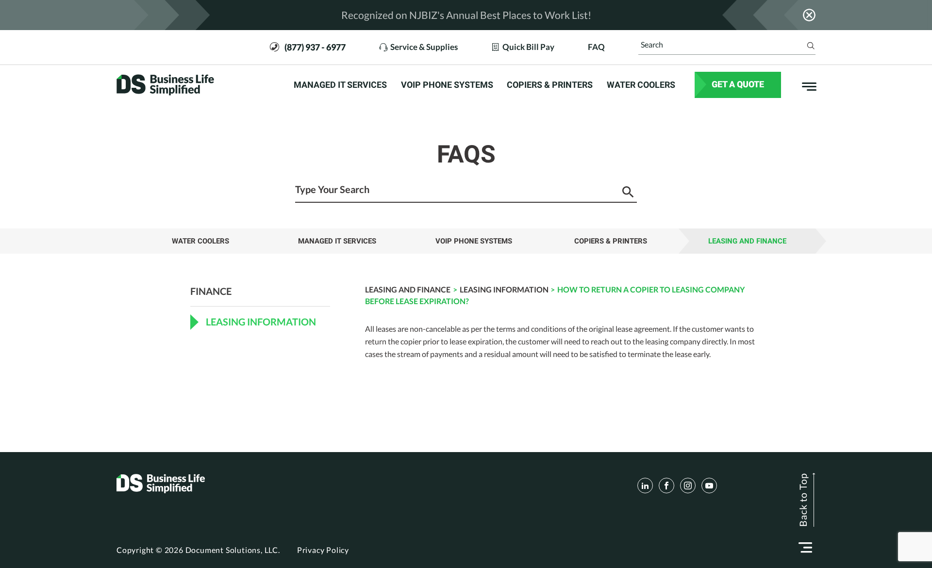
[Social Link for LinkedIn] (645, 485)
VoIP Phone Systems (473, 241)
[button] (805, 547)
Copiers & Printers (550, 85)
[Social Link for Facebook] (666, 485)
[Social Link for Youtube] (709, 485)
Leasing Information (504, 289)
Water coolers (641, 85)
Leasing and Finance (747, 241)
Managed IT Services (337, 241)
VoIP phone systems (447, 85)
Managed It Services (340, 85)
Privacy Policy (323, 549)
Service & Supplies (424, 47)
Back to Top (803, 500)
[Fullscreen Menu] (804, 85)
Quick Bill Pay (528, 47)
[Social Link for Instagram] (688, 485)
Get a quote (738, 84)
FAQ (596, 47)
